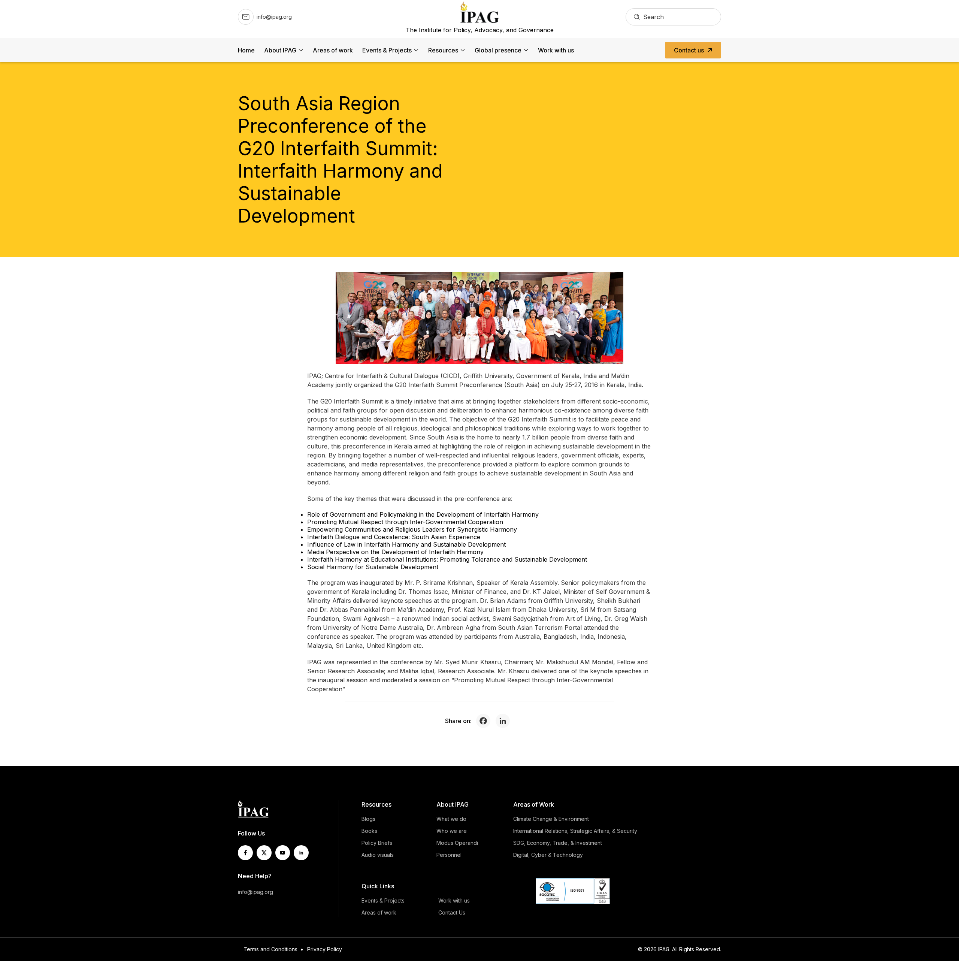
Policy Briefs (376, 843)
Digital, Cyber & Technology (548, 855)
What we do (451, 819)
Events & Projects (387, 50)
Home (246, 50)
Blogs (368, 819)
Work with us (556, 50)
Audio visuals (377, 855)
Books (369, 831)
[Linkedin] (505, 721)
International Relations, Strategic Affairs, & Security (575, 831)
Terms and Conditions (270, 949)
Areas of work (333, 50)
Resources (443, 50)
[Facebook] (485, 721)
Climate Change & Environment (551, 819)
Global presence (498, 50)
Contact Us (451, 912)
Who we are (451, 831)
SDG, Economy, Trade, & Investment (557, 843)
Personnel (449, 855)
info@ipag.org (255, 892)
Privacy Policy (324, 949)
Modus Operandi (457, 843)
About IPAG (280, 50)
